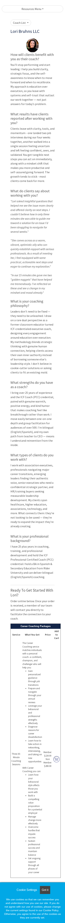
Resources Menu (31, 9)
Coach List (19, 22)
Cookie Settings (27, 889)
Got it (45, 889)
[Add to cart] (56, 758)
